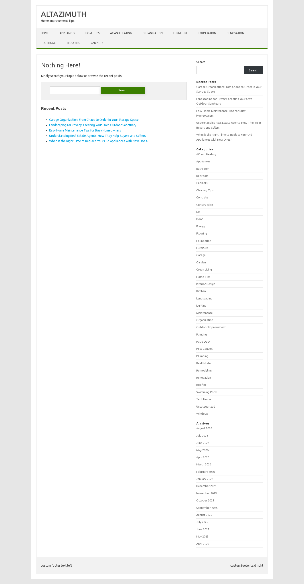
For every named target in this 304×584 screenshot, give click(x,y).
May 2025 (202, 536)
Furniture (180, 33)
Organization (152, 33)
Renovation (235, 33)
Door (199, 218)
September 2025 (207, 507)
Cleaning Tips (205, 190)
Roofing (201, 384)
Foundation (207, 33)
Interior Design (205, 283)
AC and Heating (121, 33)
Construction (204, 204)
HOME (45, 33)
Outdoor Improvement (211, 327)
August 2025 (204, 514)
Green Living (204, 269)
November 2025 (206, 493)
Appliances (67, 33)
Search (200, 61)
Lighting (201, 305)
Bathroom (202, 168)
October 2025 (205, 500)
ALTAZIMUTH (64, 14)
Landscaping (204, 298)
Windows (202, 413)
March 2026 (203, 464)
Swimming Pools (206, 392)
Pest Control (204, 348)
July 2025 (202, 521)
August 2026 (204, 428)
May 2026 (202, 450)
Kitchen (201, 291)
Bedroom (202, 175)
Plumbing (202, 356)
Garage (201, 255)
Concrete (202, 197)
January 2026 (204, 478)
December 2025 (206, 485)
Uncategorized (205, 406)
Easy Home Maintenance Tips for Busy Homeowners (85, 130)
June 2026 (202, 442)
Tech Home (48, 42)
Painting (201, 334)
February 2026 (205, 471)
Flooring (73, 42)
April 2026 (202, 457)
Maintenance (204, 312)
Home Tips (92, 33)
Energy (200, 226)
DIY (198, 211)
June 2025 (202, 529)
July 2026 (202, 435)
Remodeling (204, 370)
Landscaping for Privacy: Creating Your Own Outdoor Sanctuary (92, 125)
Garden (201, 262)
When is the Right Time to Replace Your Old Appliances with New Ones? (98, 141)
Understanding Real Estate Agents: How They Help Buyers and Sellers (97, 135)
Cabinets (97, 42)
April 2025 (202, 543)
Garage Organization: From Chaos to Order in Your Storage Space (94, 119)
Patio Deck (203, 341)
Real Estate (203, 363)
